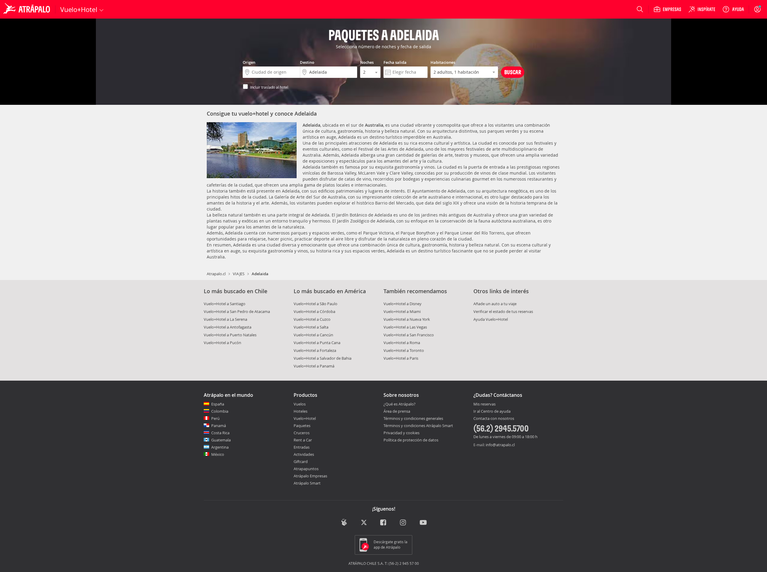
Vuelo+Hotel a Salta (311, 327)
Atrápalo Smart (307, 483)
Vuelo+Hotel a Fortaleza (315, 350)
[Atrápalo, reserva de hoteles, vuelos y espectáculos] (27, 9)
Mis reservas (484, 404)
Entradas (301, 447)
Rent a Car (303, 440)
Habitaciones (443, 62)
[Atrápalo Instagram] (403, 522)
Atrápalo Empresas (310, 476)
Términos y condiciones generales (413, 418)
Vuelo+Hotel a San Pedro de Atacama (237, 311)
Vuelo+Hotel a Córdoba (314, 311)
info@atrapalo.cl (500, 444)
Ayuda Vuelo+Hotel (490, 319)
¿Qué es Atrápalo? (400, 404)
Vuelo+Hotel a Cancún (313, 335)
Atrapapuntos (306, 468)
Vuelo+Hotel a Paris (401, 358)
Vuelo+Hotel (305, 418)
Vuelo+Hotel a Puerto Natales (230, 335)
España (217, 404)
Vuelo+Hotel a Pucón (222, 342)
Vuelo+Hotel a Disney (403, 303)
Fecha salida (395, 62)
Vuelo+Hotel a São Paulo (315, 303)
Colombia (219, 411)
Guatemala (221, 440)
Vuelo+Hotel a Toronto (404, 350)
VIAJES (238, 273)
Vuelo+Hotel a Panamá (314, 366)
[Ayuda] (733, 9)
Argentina (220, 447)
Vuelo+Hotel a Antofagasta (227, 327)
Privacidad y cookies (401, 432)
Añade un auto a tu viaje (495, 303)
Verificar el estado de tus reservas (503, 311)
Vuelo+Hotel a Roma (402, 342)
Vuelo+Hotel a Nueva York (407, 319)
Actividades (304, 454)
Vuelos (300, 404)
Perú (215, 418)
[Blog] (344, 522)
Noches (367, 62)
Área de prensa (397, 411)
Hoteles (300, 411)
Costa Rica (220, 432)
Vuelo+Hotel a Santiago (224, 303)
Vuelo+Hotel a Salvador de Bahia (322, 358)
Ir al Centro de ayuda (492, 411)
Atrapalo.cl (216, 273)
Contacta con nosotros (493, 418)
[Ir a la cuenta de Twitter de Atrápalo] (363, 522)
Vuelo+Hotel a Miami (402, 311)
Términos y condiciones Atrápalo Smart (418, 425)
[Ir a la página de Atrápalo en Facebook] (383, 522)
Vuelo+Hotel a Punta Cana (317, 342)
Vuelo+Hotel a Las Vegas (405, 327)
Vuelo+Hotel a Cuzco (312, 319)
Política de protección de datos (411, 440)
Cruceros (301, 432)
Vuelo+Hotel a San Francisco (409, 335)
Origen (249, 62)
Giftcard (301, 461)
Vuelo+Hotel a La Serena (225, 319)
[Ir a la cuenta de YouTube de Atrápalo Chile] (423, 522)
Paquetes (302, 425)
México (217, 454)
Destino (307, 62)
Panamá (218, 425)
